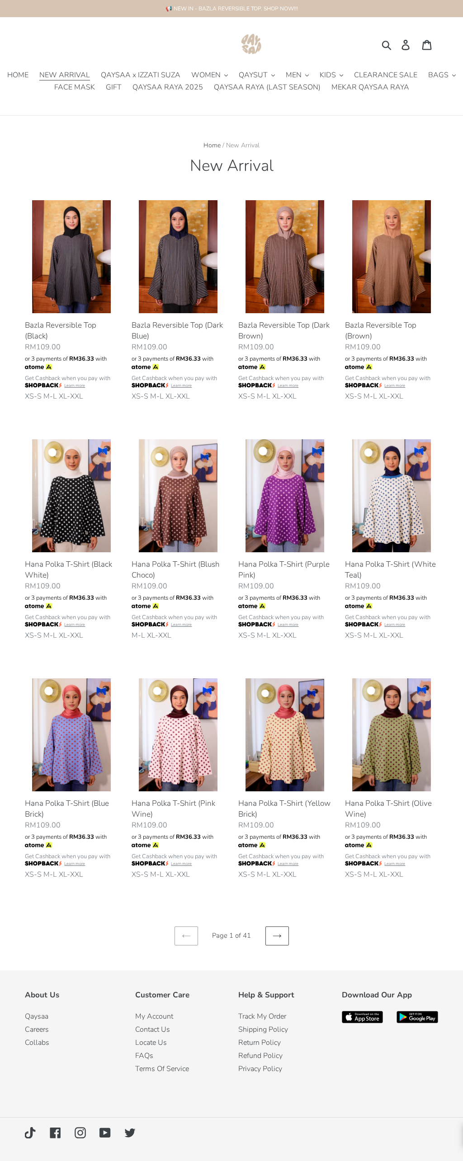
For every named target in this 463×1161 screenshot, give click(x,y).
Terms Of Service (162, 1069)
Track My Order (262, 1016)
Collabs (37, 1043)
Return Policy (259, 1043)
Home (212, 145)
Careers (37, 1029)
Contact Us (152, 1029)
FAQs (144, 1056)
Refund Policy (260, 1056)
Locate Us (151, 1043)
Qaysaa (36, 1016)
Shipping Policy (263, 1029)
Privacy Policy (260, 1069)
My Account (154, 1016)
